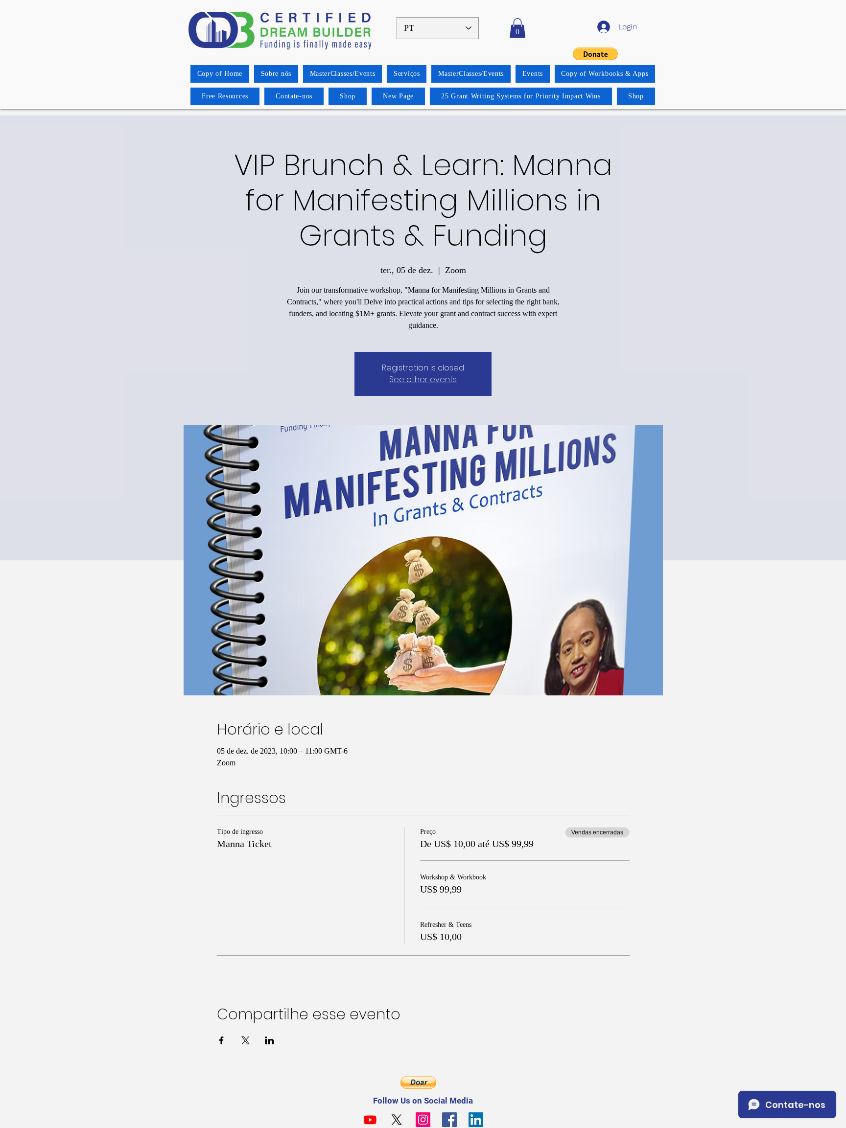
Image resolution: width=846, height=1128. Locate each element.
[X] (396, 1119)
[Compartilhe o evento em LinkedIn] (269, 1040)
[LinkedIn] (476, 1119)
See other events (423, 379)
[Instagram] (423, 1119)
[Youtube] (370, 1119)
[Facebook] (449, 1119)
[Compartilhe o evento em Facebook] (221, 1040)
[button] (517, 28)
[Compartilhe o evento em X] (245, 1040)
